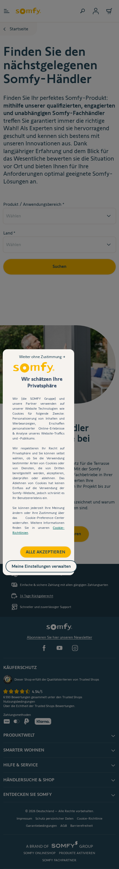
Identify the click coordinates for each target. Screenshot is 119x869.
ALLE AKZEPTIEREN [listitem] (40, 550)
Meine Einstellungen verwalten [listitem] (47, 565)
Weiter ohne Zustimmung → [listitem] (43, 361)
